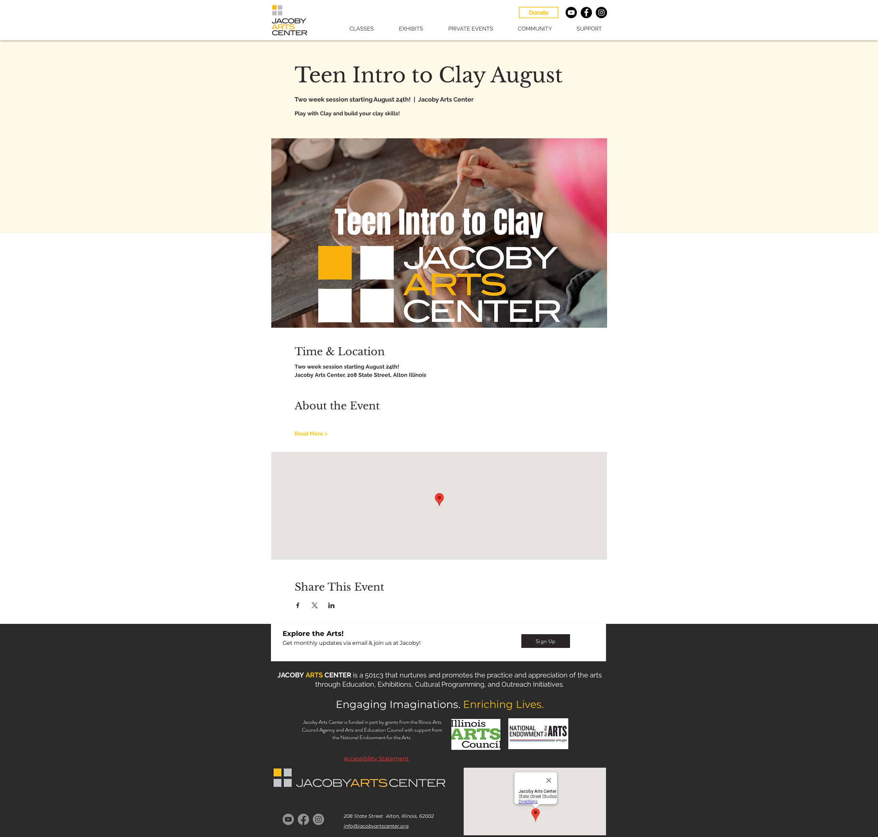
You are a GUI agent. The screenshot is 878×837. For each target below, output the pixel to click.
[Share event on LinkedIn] (331, 605)
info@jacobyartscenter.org (376, 826)
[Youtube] (571, 12)
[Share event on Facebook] (298, 605)
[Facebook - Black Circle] (586, 12)
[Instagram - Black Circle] (601, 12)
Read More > (311, 433)
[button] (354, 28)
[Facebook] (303, 819)
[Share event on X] (314, 605)
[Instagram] (318, 819)
